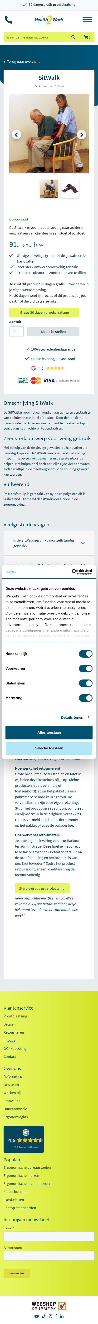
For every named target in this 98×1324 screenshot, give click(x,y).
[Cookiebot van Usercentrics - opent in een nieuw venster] (72, 572)
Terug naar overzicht (23, 61)
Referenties (13, 1076)
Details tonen (72, 717)
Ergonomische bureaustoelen (27, 1167)
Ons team (11, 1084)
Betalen (10, 1024)
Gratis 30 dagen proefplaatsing (44, 312)
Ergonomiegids (16, 1116)
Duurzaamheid (15, 1108)
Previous (16, 134)
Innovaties (12, 1100)
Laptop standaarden (20, 1207)
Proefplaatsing (15, 1016)
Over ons (12, 1068)
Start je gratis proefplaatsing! (42, 888)
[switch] (86, 668)
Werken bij (12, 1092)
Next (81, 134)
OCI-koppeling (15, 1048)
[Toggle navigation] (87, 20)
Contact (10, 1056)
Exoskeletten (14, 1199)
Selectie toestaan (49, 748)
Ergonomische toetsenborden (27, 1183)
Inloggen (11, 1040)
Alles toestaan (49, 732)
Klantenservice (18, 1008)
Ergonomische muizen (21, 1175)
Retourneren (14, 1032)
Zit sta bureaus (15, 1191)
